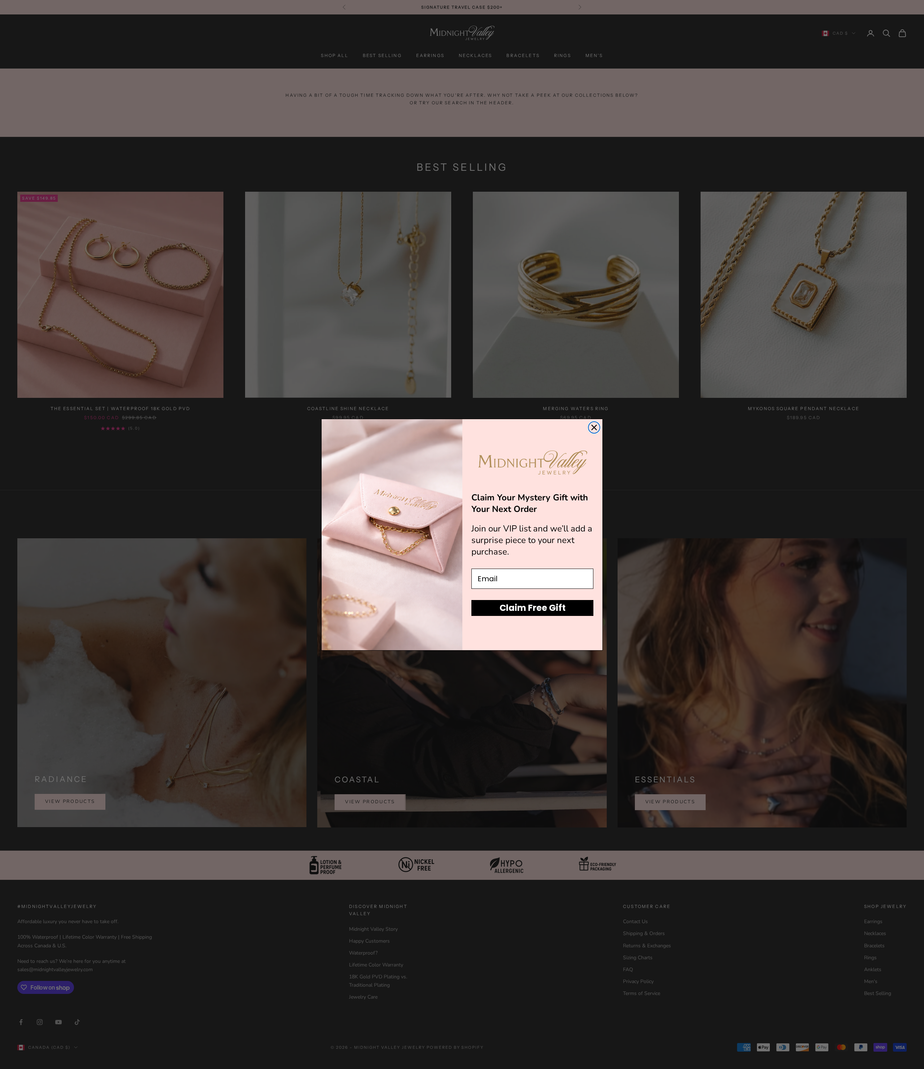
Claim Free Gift (533, 607)
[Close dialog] (594, 427)
